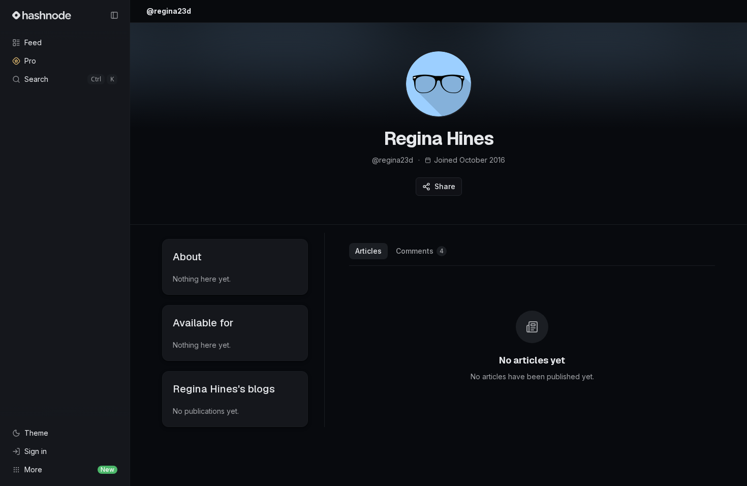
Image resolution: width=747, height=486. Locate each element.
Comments (420, 251)
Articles (368, 251)
